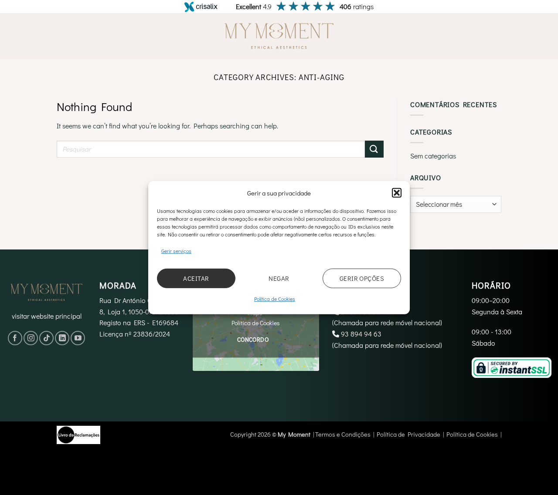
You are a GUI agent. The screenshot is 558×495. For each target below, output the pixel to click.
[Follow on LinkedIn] (62, 338)
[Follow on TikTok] (46, 338)
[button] (396, 192)
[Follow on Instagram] (31, 338)
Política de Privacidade (408, 434)
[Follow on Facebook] (15, 338)
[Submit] (374, 149)
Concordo (253, 339)
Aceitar (196, 278)
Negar (279, 278)
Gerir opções (362, 278)
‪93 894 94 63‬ (361, 333)
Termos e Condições (343, 434)
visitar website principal (47, 315)
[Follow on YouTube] (78, 338)
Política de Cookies (274, 298)
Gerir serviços (176, 250)
